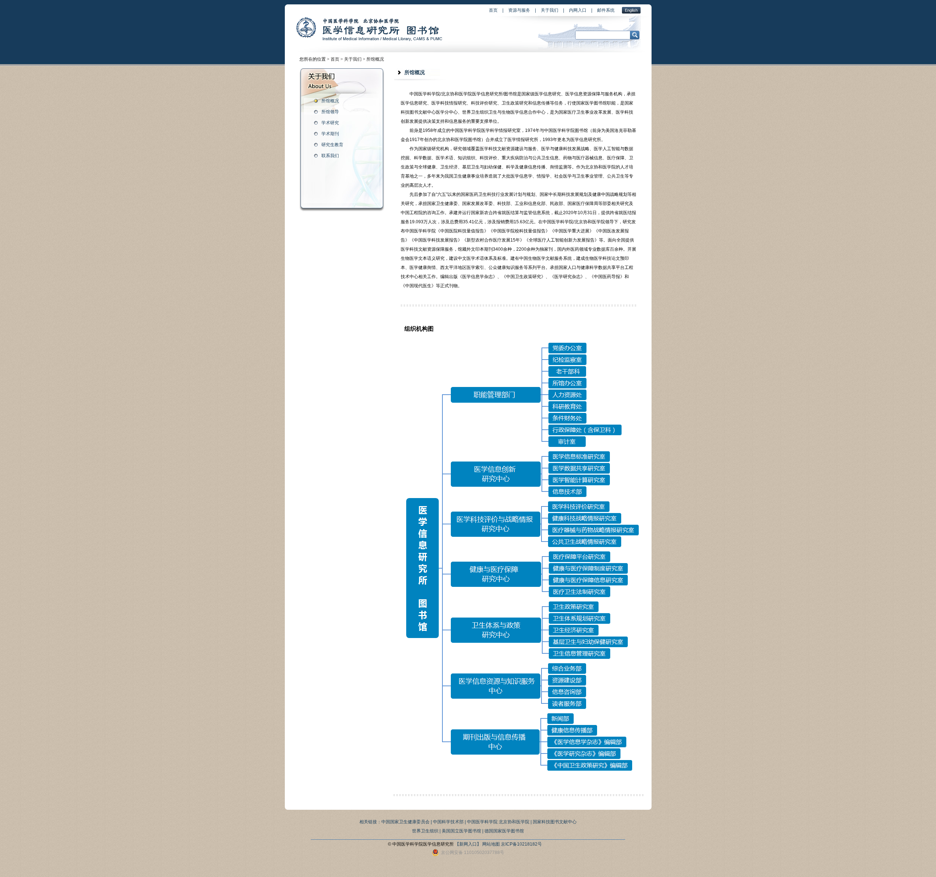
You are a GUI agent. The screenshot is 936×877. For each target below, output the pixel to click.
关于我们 (549, 10)
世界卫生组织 (425, 831)
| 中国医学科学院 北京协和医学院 (497, 821)
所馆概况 (375, 59)
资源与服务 (519, 10)
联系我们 (330, 155)
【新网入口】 (468, 844)
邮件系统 (606, 10)
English (631, 10)
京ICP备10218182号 (521, 844)
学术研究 (330, 122)
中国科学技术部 (448, 821)
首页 (493, 10)
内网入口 (577, 10)
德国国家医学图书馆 (504, 831)
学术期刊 (330, 133)
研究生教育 (332, 144)
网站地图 (491, 844)
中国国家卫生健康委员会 (405, 821)
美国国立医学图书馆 (461, 831)
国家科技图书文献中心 (555, 821)
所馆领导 (330, 111)
